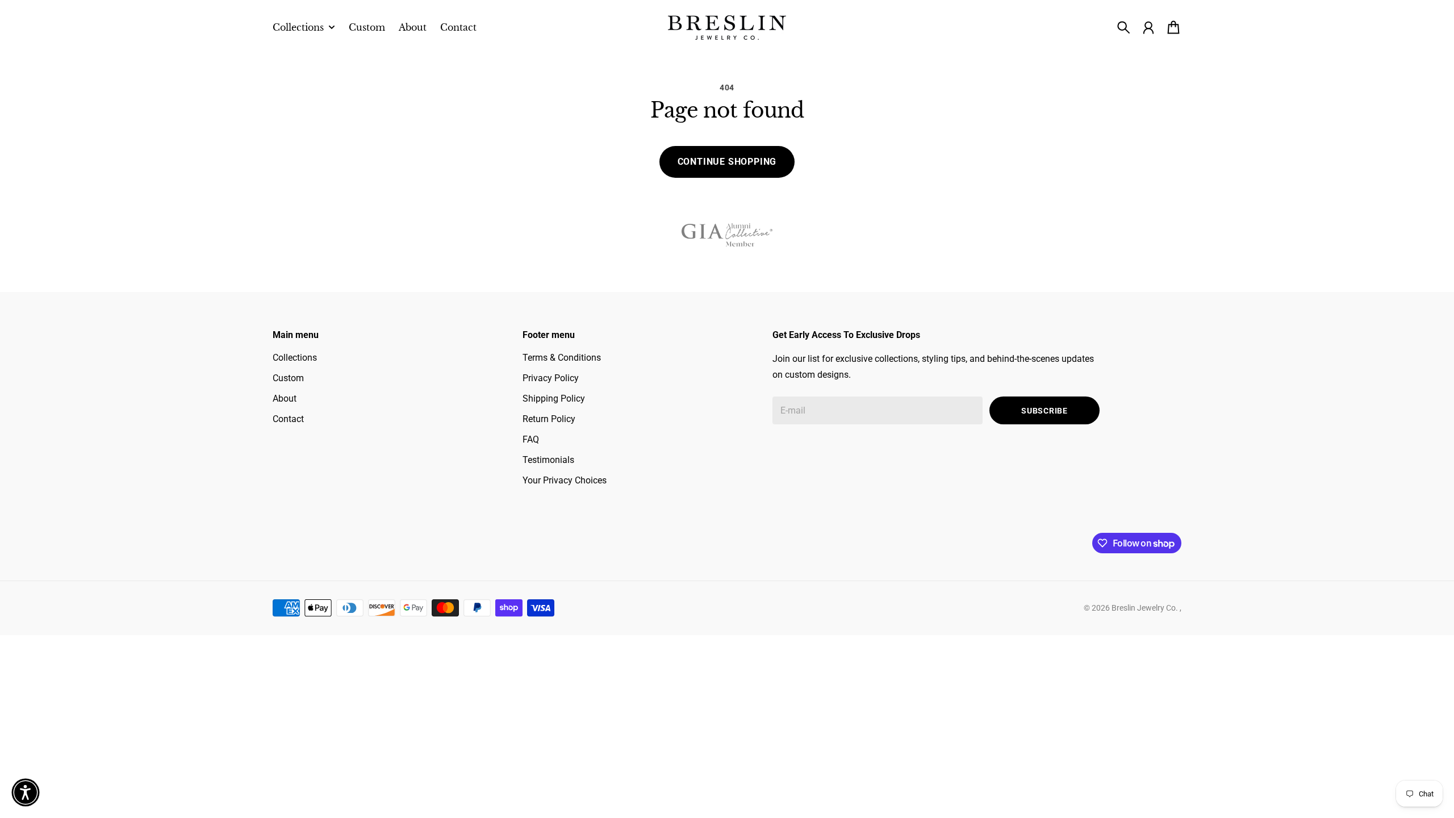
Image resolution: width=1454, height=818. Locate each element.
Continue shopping (727, 161)
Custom (288, 378)
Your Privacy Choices (565, 480)
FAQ (531, 439)
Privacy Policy (551, 378)
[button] (25, 792)
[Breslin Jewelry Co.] (727, 27)
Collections (295, 357)
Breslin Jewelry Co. (1146, 607)
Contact (288, 419)
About (284, 398)
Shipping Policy (554, 398)
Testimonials (548, 459)
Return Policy (549, 419)
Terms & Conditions (562, 357)
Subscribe (1044, 410)
